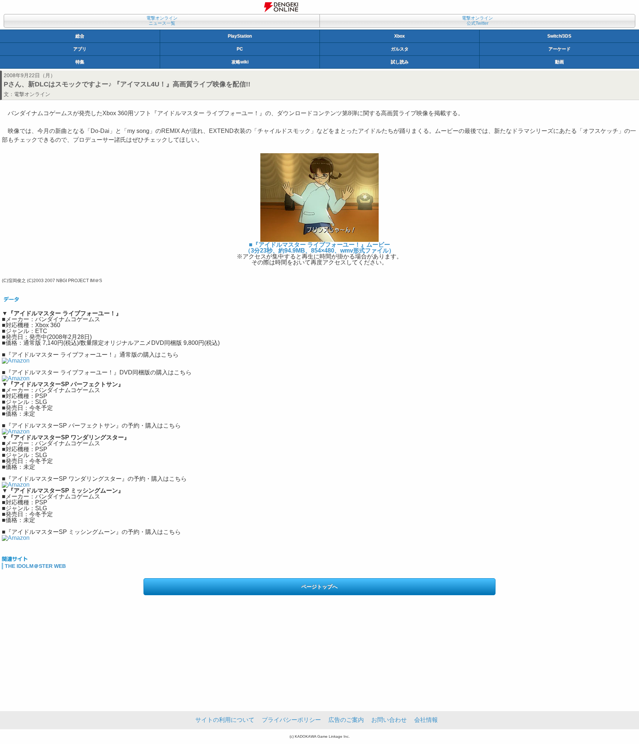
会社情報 (426, 720)
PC (240, 49)
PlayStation (240, 36)
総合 (79, 36)
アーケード (559, 49)
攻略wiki (239, 62)
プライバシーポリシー (291, 720)
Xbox (399, 36)
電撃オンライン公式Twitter (477, 21)
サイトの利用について (224, 720)
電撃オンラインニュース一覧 (162, 21)
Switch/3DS (559, 36)
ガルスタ (400, 49)
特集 (79, 62)
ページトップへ (319, 587)
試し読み (400, 62)
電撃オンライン (32, 94)
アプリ (80, 49)
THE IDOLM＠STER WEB (35, 566)
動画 (559, 62)
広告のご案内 (346, 720)
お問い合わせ (389, 720)
